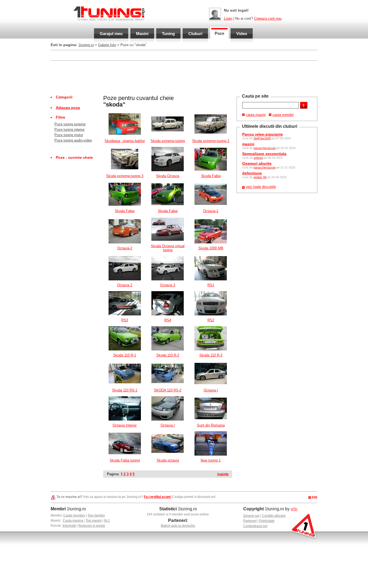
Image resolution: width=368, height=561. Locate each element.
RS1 (210, 285)
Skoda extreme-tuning (168, 141)
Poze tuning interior (69, 130)
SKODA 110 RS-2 (167, 390)
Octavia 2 (124, 285)
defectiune (252, 173)
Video (241, 33)
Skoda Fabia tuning (125, 460)
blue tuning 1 (211, 460)
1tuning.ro (86, 45)
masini (248, 144)
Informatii (69, 526)
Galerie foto (107, 45)
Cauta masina (73, 520)
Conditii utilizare (274, 516)
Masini (142, 33)
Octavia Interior (125, 425)
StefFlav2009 (262, 138)
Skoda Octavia (167, 176)
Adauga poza (68, 107)
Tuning (168, 33)
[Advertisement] (184, 77)
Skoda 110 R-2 (167, 355)
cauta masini (256, 115)
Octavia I (211, 390)
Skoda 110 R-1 (124, 355)
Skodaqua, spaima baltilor (125, 141)
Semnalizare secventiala (264, 154)
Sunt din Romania (211, 425)
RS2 (210, 320)
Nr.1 (107, 520)
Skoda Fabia (211, 176)
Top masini (94, 520)
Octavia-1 (210, 211)
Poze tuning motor (68, 135)
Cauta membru (74, 515)
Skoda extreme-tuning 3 (124, 176)
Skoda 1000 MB (210, 248)
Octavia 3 (167, 285)
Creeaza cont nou (268, 18)
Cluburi (195, 33)
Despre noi (251, 516)
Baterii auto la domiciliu (178, 526)
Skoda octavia (168, 460)
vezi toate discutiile (261, 187)
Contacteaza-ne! (255, 526)
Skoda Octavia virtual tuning (168, 248)
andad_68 (260, 177)
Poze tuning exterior (70, 124)
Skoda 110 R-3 (210, 355)
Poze (219, 33)
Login (228, 18)
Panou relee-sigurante (262, 134)
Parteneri (250, 521)
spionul (258, 157)
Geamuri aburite (257, 163)
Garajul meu (111, 33)
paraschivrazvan (265, 148)
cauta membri (283, 115)
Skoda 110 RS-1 (124, 390)
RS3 (124, 320)
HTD (294, 509)
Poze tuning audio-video (73, 140)
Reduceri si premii (91, 526)
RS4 (167, 320)
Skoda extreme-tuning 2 (210, 141)
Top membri (96, 515)
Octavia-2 (124, 248)
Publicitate (267, 521)
